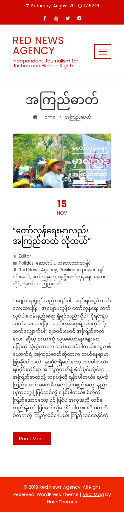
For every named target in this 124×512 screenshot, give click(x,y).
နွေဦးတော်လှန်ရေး (75, 277)
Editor (25, 256)
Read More (32, 438)
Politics (26, 263)
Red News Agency (38, 45)
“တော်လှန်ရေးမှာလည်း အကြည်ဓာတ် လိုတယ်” (52, 236)
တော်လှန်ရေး (44, 277)
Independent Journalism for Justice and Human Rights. (45, 63)
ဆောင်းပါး (45, 263)
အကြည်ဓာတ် (49, 284)
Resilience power (77, 270)
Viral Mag (93, 494)
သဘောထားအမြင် (74, 263)
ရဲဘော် (29, 284)
